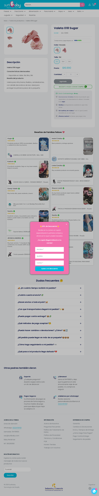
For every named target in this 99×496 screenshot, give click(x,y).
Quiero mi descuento (49, 269)
